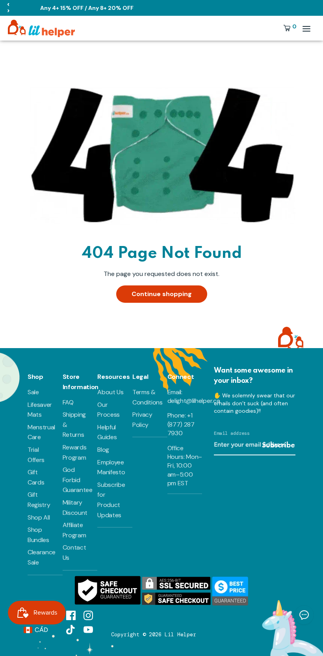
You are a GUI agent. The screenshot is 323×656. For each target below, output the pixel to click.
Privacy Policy (142, 419)
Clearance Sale (42, 557)
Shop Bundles (38, 535)
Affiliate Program (74, 530)
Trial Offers (36, 454)
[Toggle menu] (306, 29)
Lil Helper (180, 634)
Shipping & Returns (74, 424)
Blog (103, 449)
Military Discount (75, 507)
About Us (110, 392)
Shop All (39, 517)
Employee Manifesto (111, 467)
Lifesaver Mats (40, 410)
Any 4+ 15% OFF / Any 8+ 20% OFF (87, 7)
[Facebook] (71, 615)
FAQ (68, 402)
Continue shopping (162, 294)
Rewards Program (75, 452)
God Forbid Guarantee (78, 480)
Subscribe (278, 445)
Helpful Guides (107, 432)
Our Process (108, 410)
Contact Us (74, 552)
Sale (33, 392)
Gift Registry (39, 499)
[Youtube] (88, 629)
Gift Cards (36, 477)
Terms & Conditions (147, 397)
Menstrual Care (41, 432)
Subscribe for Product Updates (111, 500)
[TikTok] (71, 629)
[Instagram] (88, 615)
